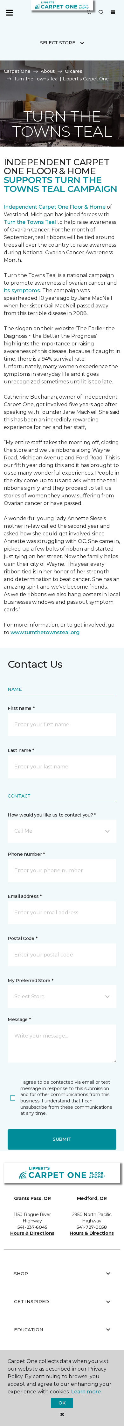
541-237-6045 (32, 1227)
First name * (21, 708)
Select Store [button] (57, 43)
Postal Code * (22, 938)
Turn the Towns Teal (30, 222)
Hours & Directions (32, 1233)
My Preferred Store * (30, 980)
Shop (21, 1274)
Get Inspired (31, 1301)
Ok (62, 1403)
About (48, 71)
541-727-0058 (92, 1227)
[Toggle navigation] (9, 13)
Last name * (21, 750)
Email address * (25, 896)
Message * (19, 1019)
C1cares (73, 71)
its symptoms (22, 290)
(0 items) (113, 12)
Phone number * (26, 854)
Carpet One (17, 71)
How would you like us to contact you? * (52, 815)
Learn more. (86, 1392)
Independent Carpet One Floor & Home (55, 207)
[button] (89, 13)
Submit (62, 1139)
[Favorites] (101, 13)
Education (28, 1330)
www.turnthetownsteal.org (44, 632)
